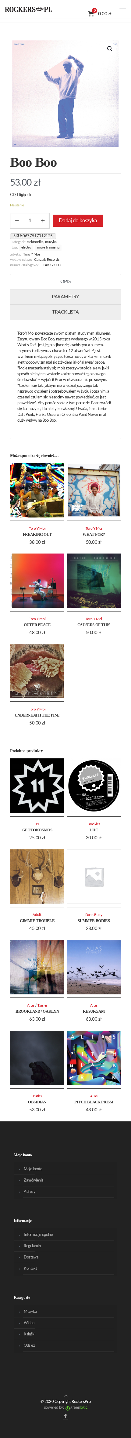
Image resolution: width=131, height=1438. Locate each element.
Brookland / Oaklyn (37, 1011)
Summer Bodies (94, 920)
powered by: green (65, 1408)
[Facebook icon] (65, 1416)
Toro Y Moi (31, 254)
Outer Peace (37, 625)
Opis (65, 281)
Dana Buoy (93, 915)
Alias (30, 1005)
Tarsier (42, 1005)
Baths (37, 1096)
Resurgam (93, 1011)
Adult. (37, 915)
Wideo (29, 1323)
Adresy (30, 1192)
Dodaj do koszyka (78, 220)
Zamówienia (33, 1180)
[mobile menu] (123, 9)
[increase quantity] (42, 220)
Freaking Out (37, 534)
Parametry (65, 296)
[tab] (65, 281)
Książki (29, 1334)
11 (37, 824)
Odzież (29, 1346)
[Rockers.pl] (28, 9)
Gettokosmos (37, 830)
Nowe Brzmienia (48, 247)
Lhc (94, 830)
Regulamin (32, 1246)
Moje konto (33, 1169)
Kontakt (30, 1269)
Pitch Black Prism (93, 1102)
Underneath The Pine (37, 715)
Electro (26, 247)
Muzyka (51, 242)
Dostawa (31, 1257)
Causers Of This (93, 625)
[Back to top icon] (66, 1396)
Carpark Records (46, 259)
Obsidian (37, 1102)
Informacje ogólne (38, 1235)
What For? (94, 534)
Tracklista (65, 312)
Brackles (93, 824)
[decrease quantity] (17, 220)
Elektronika (35, 242)
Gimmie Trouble (37, 920)
